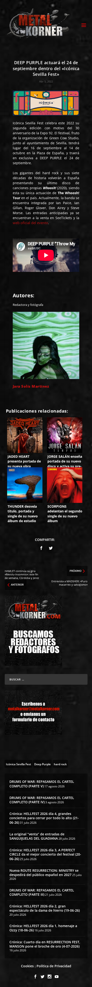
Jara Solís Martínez (31, 386)
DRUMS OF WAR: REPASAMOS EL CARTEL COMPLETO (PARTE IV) (41, 799)
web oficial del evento (30, 222)
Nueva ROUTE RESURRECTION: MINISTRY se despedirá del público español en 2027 (44, 872)
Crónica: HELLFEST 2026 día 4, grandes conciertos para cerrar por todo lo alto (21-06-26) (44, 817)
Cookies (27, 966)
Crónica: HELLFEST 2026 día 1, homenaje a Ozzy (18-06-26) (43, 928)
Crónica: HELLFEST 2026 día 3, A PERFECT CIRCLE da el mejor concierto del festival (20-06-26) (45, 854)
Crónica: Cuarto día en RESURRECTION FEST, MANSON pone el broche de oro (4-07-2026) (44, 944)
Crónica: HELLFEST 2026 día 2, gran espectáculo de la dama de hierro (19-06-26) (44, 908)
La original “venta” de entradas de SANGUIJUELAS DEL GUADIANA (36, 836)
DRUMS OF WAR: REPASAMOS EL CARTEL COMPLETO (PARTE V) (41, 783)
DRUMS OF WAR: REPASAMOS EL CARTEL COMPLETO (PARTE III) (41, 892)
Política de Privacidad (54, 966)
